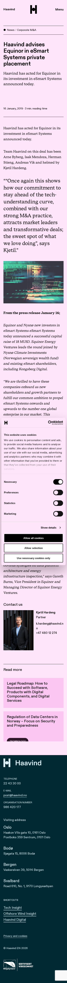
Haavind (9, 9)
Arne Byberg (13, 157)
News (10, 30)
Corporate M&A (26, 30)
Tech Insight (12, 907)
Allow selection (33, 548)
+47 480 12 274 (46, 633)
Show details (48, 527)
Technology (17, 741)
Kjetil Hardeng (14, 168)
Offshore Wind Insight (19, 913)
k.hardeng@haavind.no (49, 626)
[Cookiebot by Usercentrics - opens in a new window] (48, 423)
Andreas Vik (25, 162)
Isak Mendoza (36, 157)
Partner (41, 617)
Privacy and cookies (15, 936)
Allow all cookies (33, 537)
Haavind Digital (14, 919)
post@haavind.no (15, 795)
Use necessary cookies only (33, 557)
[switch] (58, 492)
